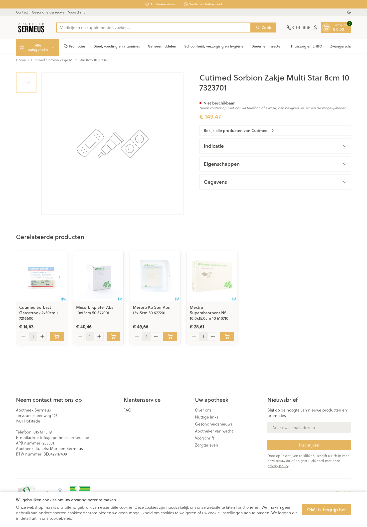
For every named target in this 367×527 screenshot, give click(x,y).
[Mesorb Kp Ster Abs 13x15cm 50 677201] (155, 276)
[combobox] (153, 27)
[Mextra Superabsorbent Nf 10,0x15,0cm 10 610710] (212, 276)
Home (21, 60)
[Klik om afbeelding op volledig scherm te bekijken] (112, 143)
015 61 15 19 (42, 432)
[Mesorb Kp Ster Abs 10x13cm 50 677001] (98, 276)
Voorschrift (76, 12)
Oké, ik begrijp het (326, 509)
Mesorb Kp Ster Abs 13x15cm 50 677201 (151, 310)
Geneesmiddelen (162, 46)
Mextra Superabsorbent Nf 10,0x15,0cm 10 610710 (209, 312)
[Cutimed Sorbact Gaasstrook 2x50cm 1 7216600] (41, 276)
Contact (22, 12)
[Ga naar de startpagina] (31, 27)
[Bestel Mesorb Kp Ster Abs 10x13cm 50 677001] (114, 336)
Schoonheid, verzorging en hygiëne (213, 46)
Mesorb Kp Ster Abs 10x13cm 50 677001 (94, 310)
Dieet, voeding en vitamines (116, 46)
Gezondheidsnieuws (48, 12)
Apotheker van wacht (214, 431)
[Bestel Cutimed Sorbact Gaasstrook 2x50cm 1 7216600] (57, 336)
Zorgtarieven (206, 445)
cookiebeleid (60, 518)
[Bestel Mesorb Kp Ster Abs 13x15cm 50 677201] (170, 336)
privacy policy (277, 465)
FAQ (128, 410)
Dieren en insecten (267, 46)
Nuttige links (206, 417)
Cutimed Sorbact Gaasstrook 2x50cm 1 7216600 (38, 312)
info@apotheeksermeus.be (64, 437)
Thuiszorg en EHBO (306, 46)
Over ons (203, 410)
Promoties (77, 46)
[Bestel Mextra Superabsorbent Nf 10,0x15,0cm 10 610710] (227, 336)
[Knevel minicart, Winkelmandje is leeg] (326, 27)
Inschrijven (309, 445)
